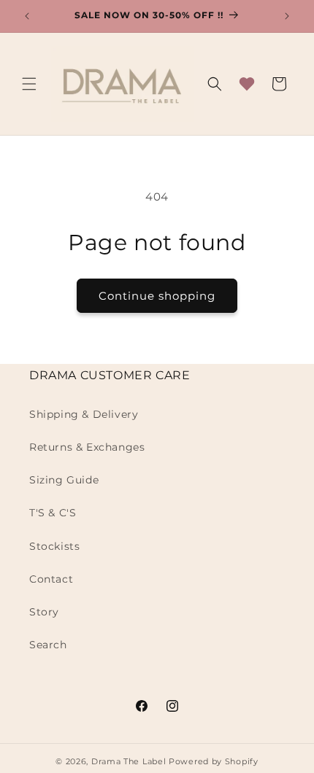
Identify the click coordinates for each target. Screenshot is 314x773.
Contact (51, 579)
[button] (29, 84)
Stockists (54, 546)
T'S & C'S (52, 512)
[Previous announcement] (27, 16)
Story (44, 611)
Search (48, 644)
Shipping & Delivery (83, 414)
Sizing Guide (64, 479)
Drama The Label (130, 761)
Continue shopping (157, 296)
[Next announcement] (287, 16)
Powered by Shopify (214, 761)
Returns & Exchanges (87, 447)
